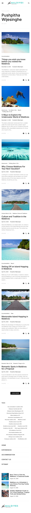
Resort (19, 110)
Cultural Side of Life (6, 213)
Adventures (4, 110)
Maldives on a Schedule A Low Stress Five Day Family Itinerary (19, 483)
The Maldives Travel (15, 430)
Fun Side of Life (13, 110)
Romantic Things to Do (19, 363)
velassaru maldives (10, 439)
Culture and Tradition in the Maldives (14, 217)
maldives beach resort (15, 421)
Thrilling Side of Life (7, 111)
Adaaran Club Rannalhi (15, 408)
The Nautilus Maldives (15, 432)
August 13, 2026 (14, 487)
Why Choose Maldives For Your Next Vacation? (13, 167)
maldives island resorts (15, 423)
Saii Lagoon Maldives (21, 428)
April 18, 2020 (5, 271)
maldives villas (8, 428)
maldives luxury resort (10, 426)
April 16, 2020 (5, 321)
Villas (12, 313)
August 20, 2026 (14, 478)
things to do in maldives (15, 436)
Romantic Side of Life (7, 363)
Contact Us (6, 459)
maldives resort (22, 426)
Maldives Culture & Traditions (20, 213)
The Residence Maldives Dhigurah (15, 434)
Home (4, 445)
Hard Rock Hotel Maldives (15, 417)
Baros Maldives (15, 415)
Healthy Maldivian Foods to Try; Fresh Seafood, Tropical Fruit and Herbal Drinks (19, 492)
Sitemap (5, 464)
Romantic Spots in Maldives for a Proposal (14, 367)
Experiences (7, 450)
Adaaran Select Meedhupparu (15, 411)
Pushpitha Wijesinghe (17, 66)
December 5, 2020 (6, 120)
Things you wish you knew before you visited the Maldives (13, 61)
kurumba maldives (10, 419)
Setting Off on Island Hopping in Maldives (15, 267)
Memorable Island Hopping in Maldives (15, 317)
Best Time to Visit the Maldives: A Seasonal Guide (19, 475)
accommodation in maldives (15, 406)
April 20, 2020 (5, 171)
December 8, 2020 (6, 66)
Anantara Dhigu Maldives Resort (15, 413)
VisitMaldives (23, 439)
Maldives (22, 419)
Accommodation (6, 56)
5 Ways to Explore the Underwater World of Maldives (15, 116)
